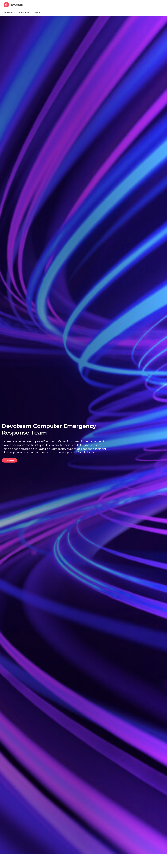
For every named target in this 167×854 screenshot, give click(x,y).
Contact (10, 460)
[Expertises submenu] (14, 12)
